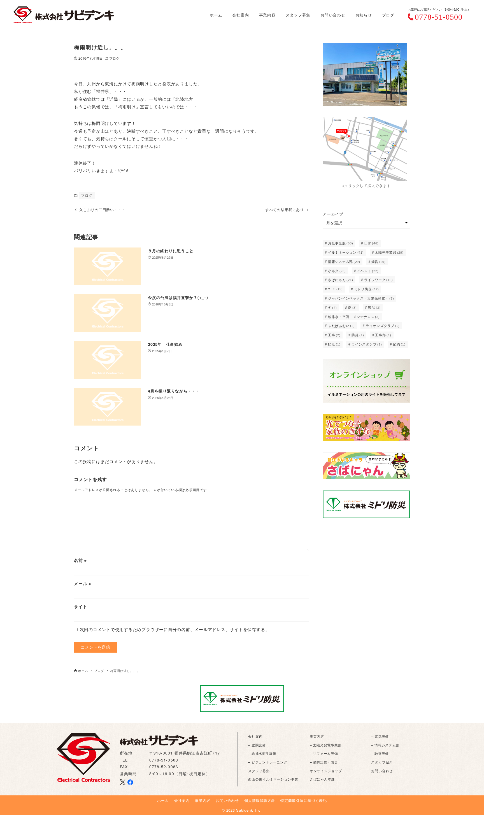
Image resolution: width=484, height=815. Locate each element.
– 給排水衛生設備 (262, 753)
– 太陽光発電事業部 (326, 744)
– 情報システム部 (385, 744)
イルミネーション (346, 252)
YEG (335, 288)
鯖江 (334, 344)
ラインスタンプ (367, 344)
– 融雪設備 (380, 753)
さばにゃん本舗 (322, 779)
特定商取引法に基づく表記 (303, 800)
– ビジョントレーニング (267, 762)
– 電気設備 (380, 736)
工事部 (383, 334)
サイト (80, 606)
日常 (371, 242)
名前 (80, 560)
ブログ (114, 58)
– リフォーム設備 (324, 753)
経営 (378, 261)
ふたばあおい (341, 325)
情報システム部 (344, 261)
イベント (368, 270)
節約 (399, 344)
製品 (374, 307)
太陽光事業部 (389, 252)
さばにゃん (340, 279)
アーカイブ (333, 214)
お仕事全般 (340, 242)
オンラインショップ (326, 770)
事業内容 (317, 736)
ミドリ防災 (366, 288)
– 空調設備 (257, 744)
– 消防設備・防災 (324, 762)
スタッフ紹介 (382, 762)
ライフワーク (378, 279)
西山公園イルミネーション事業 (273, 779)
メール (82, 583)
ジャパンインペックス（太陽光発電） (361, 298)
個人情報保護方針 (259, 800)
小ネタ (337, 270)
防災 (358, 334)
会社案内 (255, 736)
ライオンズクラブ (383, 325)
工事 (334, 334)
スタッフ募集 (259, 770)
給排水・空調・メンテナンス (354, 316)
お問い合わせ (382, 770)
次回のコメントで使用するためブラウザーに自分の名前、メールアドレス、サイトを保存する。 (175, 629)
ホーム (163, 800)
